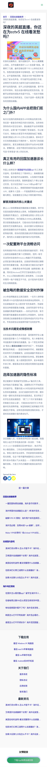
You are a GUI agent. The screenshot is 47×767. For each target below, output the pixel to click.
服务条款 (23, 674)
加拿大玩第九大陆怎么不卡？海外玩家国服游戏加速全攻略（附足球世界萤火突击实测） (23, 578)
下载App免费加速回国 (23, 760)
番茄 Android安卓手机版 (23, 661)
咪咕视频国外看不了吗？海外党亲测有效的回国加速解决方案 (23, 608)
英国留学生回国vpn (25, 170)
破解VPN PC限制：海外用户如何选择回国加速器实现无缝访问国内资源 (23, 518)
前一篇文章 (24, 488)
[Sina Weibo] (13, 478)
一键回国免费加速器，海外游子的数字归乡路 (23, 503)
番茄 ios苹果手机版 (23, 655)
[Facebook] (5, 478)
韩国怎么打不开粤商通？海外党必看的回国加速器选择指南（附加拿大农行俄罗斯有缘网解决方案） (23, 615)
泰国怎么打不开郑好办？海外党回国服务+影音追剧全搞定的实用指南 (23, 622)
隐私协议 (23, 680)
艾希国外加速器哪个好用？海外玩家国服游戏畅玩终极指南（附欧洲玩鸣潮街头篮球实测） (23, 556)
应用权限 (23, 686)
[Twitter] (9, 478)
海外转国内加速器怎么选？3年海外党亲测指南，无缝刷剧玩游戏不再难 (23, 511)
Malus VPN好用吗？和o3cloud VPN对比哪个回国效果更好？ (23, 533)
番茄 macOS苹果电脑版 (23, 649)
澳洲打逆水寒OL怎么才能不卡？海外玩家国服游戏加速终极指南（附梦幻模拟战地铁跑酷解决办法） (23, 548)
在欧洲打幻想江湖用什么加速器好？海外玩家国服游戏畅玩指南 (23, 570)
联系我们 (23, 692)
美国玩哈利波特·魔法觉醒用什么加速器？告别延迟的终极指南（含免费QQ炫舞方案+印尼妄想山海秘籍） (23, 563)
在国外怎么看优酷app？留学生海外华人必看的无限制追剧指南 (23, 593)
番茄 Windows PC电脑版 (23, 643)
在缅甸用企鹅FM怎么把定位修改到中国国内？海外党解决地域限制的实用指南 (23, 600)
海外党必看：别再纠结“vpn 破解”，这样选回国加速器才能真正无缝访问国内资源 (23, 525)
